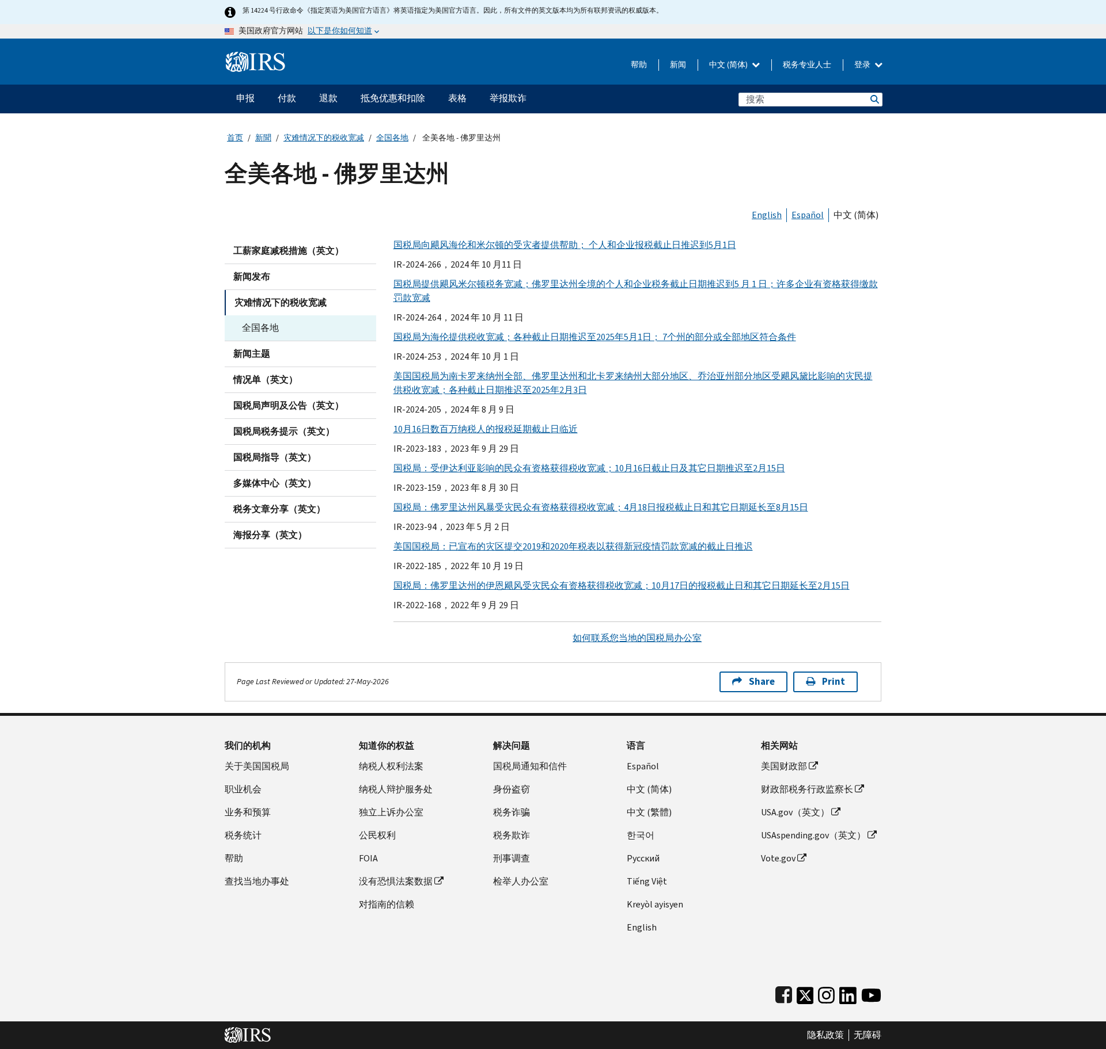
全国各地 (392, 137)
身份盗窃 (511, 789)
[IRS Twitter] (805, 993)
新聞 (263, 137)
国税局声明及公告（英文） (288, 405)
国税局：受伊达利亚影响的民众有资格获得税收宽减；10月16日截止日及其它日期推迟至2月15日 (589, 468)
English (767, 215)
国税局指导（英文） (274, 457)
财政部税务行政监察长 (807, 789)
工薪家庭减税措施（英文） (288, 251)
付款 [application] (287, 98)
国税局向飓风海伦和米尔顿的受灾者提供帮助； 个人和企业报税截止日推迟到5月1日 (564, 245)
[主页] (255, 57)
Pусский (643, 858)
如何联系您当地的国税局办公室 (637, 638)
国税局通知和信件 (530, 766)
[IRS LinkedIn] (848, 993)
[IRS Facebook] (783, 993)
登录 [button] (863, 64)
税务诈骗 (511, 812)
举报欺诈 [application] (508, 98)
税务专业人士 (807, 64)
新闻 (678, 64)
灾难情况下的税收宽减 (323, 137)
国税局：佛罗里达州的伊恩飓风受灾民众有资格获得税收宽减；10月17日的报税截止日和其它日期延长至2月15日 (621, 585)
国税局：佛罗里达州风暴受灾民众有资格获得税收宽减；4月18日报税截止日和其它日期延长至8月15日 (600, 507)
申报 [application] (245, 98)
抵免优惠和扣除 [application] (393, 98)
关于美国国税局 (257, 766)
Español (807, 215)
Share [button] (762, 681)
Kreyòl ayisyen (655, 904)
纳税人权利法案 (391, 766)
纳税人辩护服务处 (396, 789)
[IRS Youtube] (871, 993)
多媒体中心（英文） (274, 483)
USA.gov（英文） (795, 812)
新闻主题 (251, 354)
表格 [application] (457, 98)
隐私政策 (825, 1035)
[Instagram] (826, 993)
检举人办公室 (520, 881)
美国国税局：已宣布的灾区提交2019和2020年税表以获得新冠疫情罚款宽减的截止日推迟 (573, 546)
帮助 (639, 64)
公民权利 (377, 835)
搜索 (873, 99)
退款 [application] (328, 98)
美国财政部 (784, 766)
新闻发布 (251, 276)
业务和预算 (248, 812)
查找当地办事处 (257, 881)
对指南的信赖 (386, 904)
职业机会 (243, 789)
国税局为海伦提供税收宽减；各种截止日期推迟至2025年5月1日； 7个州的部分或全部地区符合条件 (594, 337)
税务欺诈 (511, 835)
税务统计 (243, 835)
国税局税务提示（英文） (284, 431)
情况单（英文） (265, 379)
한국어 (640, 835)
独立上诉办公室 (391, 812)
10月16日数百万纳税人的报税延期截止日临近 (485, 429)
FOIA (368, 858)
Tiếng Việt (647, 881)
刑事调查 (511, 858)
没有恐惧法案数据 (396, 881)
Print (833, 681)
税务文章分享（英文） (279, 509)
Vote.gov (778, 858)
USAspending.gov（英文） (813, 835)
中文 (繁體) (649, 812)
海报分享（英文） (270, 535)
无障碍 (867, 1035)
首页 (235, 137)
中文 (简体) (729, 64)
